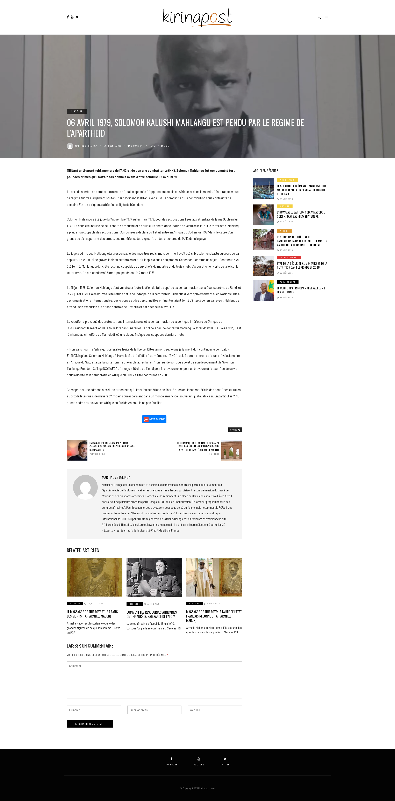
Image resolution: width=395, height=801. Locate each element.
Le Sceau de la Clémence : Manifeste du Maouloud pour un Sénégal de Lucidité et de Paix (302, 189)
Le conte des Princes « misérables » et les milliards (302, 290)
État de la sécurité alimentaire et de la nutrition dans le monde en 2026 (302, 265)
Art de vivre (287, 179)
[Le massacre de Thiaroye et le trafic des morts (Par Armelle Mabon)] (94, 577)
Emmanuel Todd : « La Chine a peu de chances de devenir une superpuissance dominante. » (112, 448)
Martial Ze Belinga (86, 145)
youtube (199, 764)
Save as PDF (157, 418)
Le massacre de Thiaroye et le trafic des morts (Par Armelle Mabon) (92, 614)
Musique (284, 206)
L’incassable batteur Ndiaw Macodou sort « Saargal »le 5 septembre (301, 214)
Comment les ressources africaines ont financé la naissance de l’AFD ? (152, 614)
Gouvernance (287, 282)
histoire (76, 111)
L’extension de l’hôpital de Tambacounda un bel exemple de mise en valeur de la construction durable (302, 240)
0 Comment (137, 145)
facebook (171, 764)
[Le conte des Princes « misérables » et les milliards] (263, 290)
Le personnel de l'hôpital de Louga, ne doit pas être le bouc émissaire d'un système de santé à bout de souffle (198, 448)
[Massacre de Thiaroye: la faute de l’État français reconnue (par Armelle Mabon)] (214, 577)
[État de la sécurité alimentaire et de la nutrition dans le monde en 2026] (263, 266)
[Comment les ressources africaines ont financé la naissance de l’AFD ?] (154, 577)
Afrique (284, 230)
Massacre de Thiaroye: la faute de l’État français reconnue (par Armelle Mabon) (214, 616)
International (289, 257)
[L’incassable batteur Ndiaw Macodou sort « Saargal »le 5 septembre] (263, 214)
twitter (225, 764)
